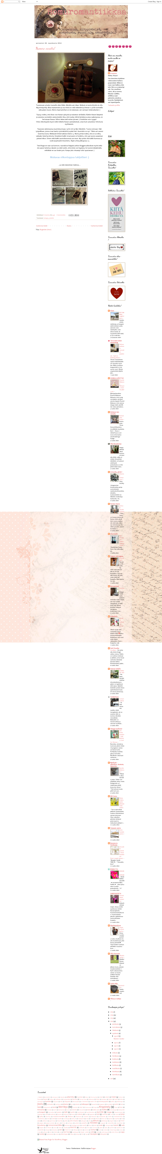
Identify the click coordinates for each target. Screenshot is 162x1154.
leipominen (66, 1114)
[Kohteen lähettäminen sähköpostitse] (70, 215)
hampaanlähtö (66, 1099)
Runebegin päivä (76, 1125)
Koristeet (49, 1110)
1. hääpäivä (40, 1097)
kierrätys (63, 1106)
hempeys (104, 1099)
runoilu (84, 1125)
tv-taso (39, 1132)
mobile (53, 1118)
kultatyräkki (121, 1110)
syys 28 (116, 1036)
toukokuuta (116, 1062)
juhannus (65, 1104)
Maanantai (94, 1116)
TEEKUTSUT (68, 1130)
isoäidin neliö (93, 1101)
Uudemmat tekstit (41, 226)
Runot (90, 1125)
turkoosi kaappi (113, 1130)
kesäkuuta (115, 1059)
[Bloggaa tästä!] (72, 215)
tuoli (100, 1130)
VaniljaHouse (114, 697)
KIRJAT (81, 1107)
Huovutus (48, 1101)
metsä (48, 1118)
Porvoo (63, 1123)
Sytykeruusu (119, 1127)
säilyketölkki (40, 1130)
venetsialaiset (50, 1134)
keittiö (116, 1104)
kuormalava (51, 1112)
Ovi (122, 1118)
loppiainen (92, 1114)
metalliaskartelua (118, 1116)
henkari (110, 1099)
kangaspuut (102, 1104)
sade (123, 1125)
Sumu (88, 1127)
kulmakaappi (113, 1110)
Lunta (111, 1114)
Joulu (40, 1103)
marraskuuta (116, 1027)
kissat (116, 1107)
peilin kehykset (74, 1121)
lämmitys (48, 1116)
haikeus (52, 1099)
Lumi (98, 1114)
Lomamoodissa (121, 699)
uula (60, 1132)
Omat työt (104, 1118)
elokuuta (115, 1053)
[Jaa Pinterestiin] (78, 215)
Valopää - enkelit (84, 1132)
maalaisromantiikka (59, 1116)
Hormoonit (40, 1101)
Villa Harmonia (115, 954)
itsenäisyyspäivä (103, 1101)
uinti (50, 1132)
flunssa (39, 1099)
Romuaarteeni (114, 586)
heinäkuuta (115, 1056)
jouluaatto (50, 1104)
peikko (65, 1121)
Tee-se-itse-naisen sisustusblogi (116, 341)
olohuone (97, 1118)
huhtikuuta (115, 1065)
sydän (100, 1127)
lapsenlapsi (40, 1114)
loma (86, 1114)
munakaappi (66, 1118)
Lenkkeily (80, 1114)
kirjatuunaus (88, 1107)
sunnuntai (94, 1127)
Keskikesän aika (121, 671)
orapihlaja (116, 1118)
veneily (42, 1134)
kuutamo (59, 1112)
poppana (41, 1123)
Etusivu (69, 226)
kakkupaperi (85, 1104)
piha (89, 1121)
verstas (57, 1134)
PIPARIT (122, 1121)
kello (122, 1104)
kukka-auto (96, 1110)
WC (82, 1134)
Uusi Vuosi (66, 1132)
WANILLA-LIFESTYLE (117, 378)
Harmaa (74, 1099)
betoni (86, 1097)
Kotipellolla (113, 616)
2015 (112, 1012)
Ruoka (95, 1125)
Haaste (45, 1099)
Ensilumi (120, 1097)
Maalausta (78, 1116)
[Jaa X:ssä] (74, 215)
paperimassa (52, 1121)
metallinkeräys (41, 1118)
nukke (91, 1118)
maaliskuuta (116, 1068)
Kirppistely (104, 1106)
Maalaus (70, 1116)
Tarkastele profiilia (114, 105)
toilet (81, 1130)
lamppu (46, 218)
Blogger (93, 1148)
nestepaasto (81, 1118)
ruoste (100, 1125)
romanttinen (119, 1123)
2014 (112, 1015)
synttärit (112, 1127)
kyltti (65, 1112)
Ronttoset (67, 1125)
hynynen (56, 1101)
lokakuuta (115, 1030)
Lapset (46, 1114)
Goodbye (113, 650)
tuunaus (121, 1130)
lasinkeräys (53, 1114)
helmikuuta (116, 1071)
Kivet (120, 1107)
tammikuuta (116, 1075)
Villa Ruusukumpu (115, 444)
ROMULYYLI (114, 869)
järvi (72, 1104)
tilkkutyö (75, 1130)
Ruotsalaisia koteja (121, 417)
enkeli (107, 1097)
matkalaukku (102, 1116)
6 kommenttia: (61, 215)
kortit (55, 1110)
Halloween (58, 1099)
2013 (112, 1018)
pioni (117, 1121)
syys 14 (116, 1046)
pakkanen (44, 1121)
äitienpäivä (103, 1134)
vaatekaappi (75, 1132)
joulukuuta (115, 1024)
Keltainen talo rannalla (114, 413)
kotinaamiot (61, 1110)
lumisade (105, 1114)
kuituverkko (82, 1110)
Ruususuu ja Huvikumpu (113, 844)
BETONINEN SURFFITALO (121, 315)
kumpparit (42, 1112)
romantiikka (111, 1123)
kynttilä (72, 1112)
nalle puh (74, 1118)
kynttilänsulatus (91, 1112)
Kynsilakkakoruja (121, 770)
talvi (60, 1130)
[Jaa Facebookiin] (76, 215)
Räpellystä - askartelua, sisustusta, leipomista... (117, 764)
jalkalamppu (120, 1101)
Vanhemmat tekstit (97, 226)
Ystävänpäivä (94, 1134)
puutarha (84, 1123)
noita (87, 1118)
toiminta (86, 1130)
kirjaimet (75, 1107)
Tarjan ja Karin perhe (121, 929)
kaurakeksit (110, 1104)
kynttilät (100, 1112)
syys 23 (116, 1043)
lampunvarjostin (119, 1112)
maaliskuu (86, 1116)
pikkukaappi (105, 1121)
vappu (123, 1132)
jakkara (113, 1101)
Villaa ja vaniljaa (115, 999)
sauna (55, 1127)
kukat (88, 1110)
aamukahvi (47, 1097)
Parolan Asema (115, 504)
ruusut (115, 1125)
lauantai (60, 1114)
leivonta (73, 1114)
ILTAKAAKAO (84, 1101)
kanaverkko (94, 1104)
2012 (112, 1021)
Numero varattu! (45, 48)
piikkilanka (96, 1121)
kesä (39, 1107)
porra (58, 1123)
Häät (61, 1101)
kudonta (74, 1110)
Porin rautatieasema (121, 832)
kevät (54, 1107)
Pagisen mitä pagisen (116, 556)
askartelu (70, 1097)
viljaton (72, 1134)
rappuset (103, 1123)
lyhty (41, 1116)
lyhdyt (122, 1114)
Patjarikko (59, 1121)
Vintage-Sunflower (116, 729)
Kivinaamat (40, 1110)
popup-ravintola (50, 1123)
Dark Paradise (114, 648)
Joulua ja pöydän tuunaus (121, 508)
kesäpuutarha (47, 1107)
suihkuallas (82, 1127)
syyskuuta (115, 1033)
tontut (93, 1130)
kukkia (104, 1109)
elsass (112, 311)
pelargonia (84, 1121)
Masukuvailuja (121, 956)
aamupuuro (55, 1097)
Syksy (105, 1127)
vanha (97, 1132)
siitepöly (66, 1127)
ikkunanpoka (76, 1101)
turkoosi (105, 1130)
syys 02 (116, 1049)
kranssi (68, 1110)
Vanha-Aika (114, 984)
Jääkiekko (77, 1104)
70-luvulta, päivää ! (116, 472)
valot (92, 1132)
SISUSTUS (73, 1127)
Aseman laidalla (115, 669)
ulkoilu (55, 1132)
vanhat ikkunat (115, 1132)
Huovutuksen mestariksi (121, 898)
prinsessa (70, 1123)
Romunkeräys (41, 1125)
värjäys (77, 1134)
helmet (98, 1099)
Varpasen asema (115, 828)
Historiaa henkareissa (121, 476)
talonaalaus (54, 1130)
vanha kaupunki (105, 1132)
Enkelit (114, 1097)
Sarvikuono (48, 1127)
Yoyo (86, 1134)
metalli (110, 1116)
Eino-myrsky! (93, 1097)
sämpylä (48, 1130)
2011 (111, 1079)
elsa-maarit (113, 534)
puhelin (51, 218)
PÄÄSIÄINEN (94, 1123)
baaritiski (80, 1097)
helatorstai (91, 1099)
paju (38, 1121)
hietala (116, 1099)
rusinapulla (108, 1125)
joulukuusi (58, 1104)
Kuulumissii (121, 559)
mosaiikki (59, 1118)
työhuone (45, 1132)
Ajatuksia (62, 1097)
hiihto (121, 1099)
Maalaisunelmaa (115, 925)
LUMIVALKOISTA (115, 894)
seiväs (60, 1127)
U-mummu (113, 73)
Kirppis (95, 1107)
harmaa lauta (83, 1099)
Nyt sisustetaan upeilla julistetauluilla (121, 540)
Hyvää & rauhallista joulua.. (121, 622)
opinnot (111, 1118)
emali (101, 1097)
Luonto (117, 1114)
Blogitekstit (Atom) (45, 230)
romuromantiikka (55, 1125)
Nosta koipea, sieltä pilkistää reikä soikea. (121, 802)
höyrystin (67, 1101)
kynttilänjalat (80, 1112)
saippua (42, 1127)
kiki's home (113, 796)
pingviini (112, 1121)
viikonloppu (64, 1134)
